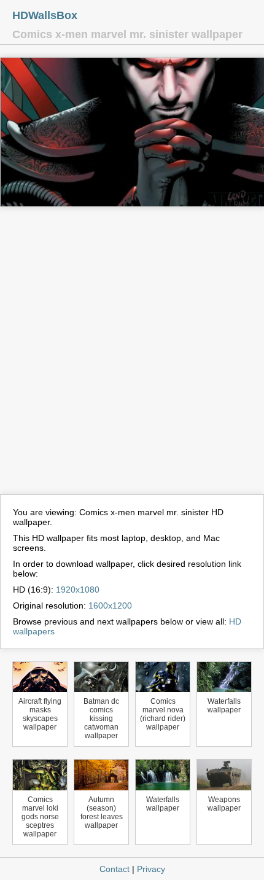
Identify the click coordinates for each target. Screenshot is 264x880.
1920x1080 (77, 589)
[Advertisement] (132, 356)
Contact (114, 869)
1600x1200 (110, 605)
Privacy (151, 869)
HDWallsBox (44, 15)
